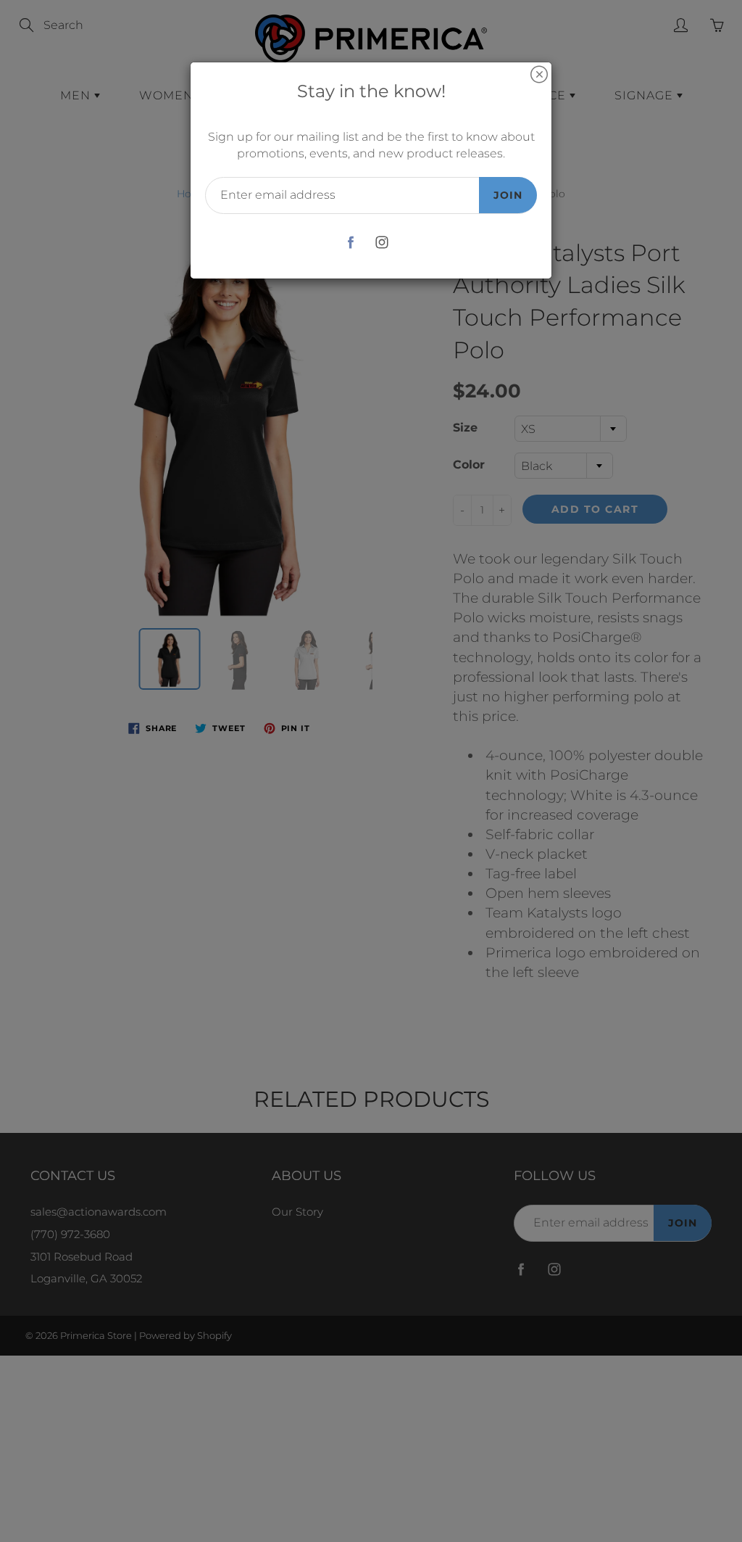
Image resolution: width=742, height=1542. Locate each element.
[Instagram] (381, 242)
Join (507, 195)
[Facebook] (350, 242)
